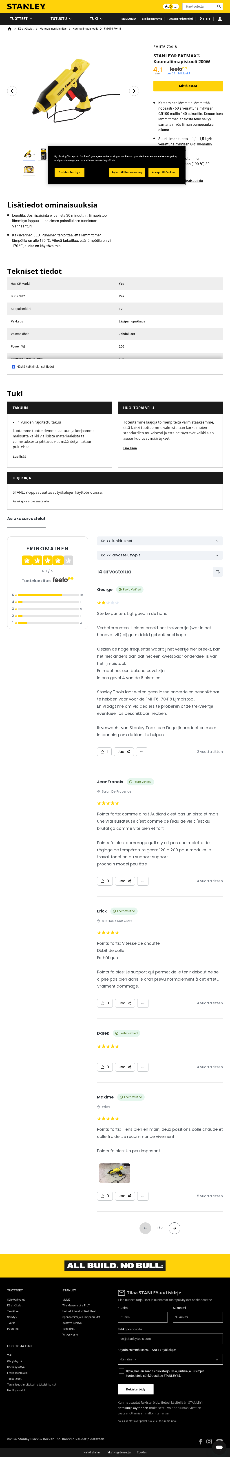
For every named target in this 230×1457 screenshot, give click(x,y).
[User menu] (220, 19)
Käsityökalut (25, 28)
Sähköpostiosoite (130, 1329)
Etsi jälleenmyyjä (152, 18)
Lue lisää (19, 456)
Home (9, 29)
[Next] (134, 91)
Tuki (94, 19)
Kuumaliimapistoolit (85, 28)
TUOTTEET (19, 19)
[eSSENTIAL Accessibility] (171, 6)
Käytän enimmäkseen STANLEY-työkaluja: (147, 1350)
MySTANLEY (129, 18)
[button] (200, 1441)
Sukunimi (179, 1308)
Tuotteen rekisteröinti (180, 18)
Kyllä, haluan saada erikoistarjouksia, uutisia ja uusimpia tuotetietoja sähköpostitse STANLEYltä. (165, 1373)
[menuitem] (20, 19)
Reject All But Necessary (127, 172)
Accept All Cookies (163, 172)
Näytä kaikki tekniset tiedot (35, 366)
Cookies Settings (69, 172)
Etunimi (123, 1308)
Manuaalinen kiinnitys (53, 28)
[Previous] (12, 91)
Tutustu (59, 19)
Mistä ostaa (188, 86)
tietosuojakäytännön (133, 1408)
